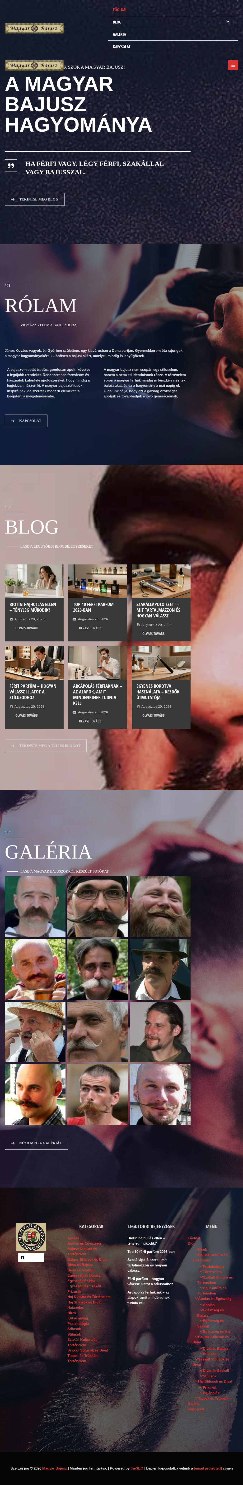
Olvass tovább (26, 628)
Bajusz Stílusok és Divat (87, 1259)
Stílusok (74, 1329)
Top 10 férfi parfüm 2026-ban (93, 607)
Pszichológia (78, 1324)
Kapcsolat (121, 46)
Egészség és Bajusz (84, 1275)
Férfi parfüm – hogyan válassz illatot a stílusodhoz (32, 692)
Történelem (76, 1361)
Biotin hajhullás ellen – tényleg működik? (32, 607)
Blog (117, 22)
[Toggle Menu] (227, 22)
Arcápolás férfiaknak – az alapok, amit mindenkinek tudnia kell (97, 694)
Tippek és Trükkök (82, 1356)
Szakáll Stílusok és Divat (87, 1350)
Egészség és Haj (81, 1281)
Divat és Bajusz (80, 1265)
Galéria (119, 34)
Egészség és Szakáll (84, 1286)
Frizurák (74, 1291)
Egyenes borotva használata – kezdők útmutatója (157, 692)
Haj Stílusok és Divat (84, 1302)
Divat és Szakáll (80, 1270)
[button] (35, 199)
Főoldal (120, 9)
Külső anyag (77, 1318)
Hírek (71, 1313)
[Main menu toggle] (233, 65)
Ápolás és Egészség (84, 1243)
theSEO (137, 1468)
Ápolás (73, 1238)
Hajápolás (75, 1307)
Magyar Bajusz (54, 1468)
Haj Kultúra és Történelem (89, 1297)
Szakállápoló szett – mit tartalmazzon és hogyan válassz (158, 610)
